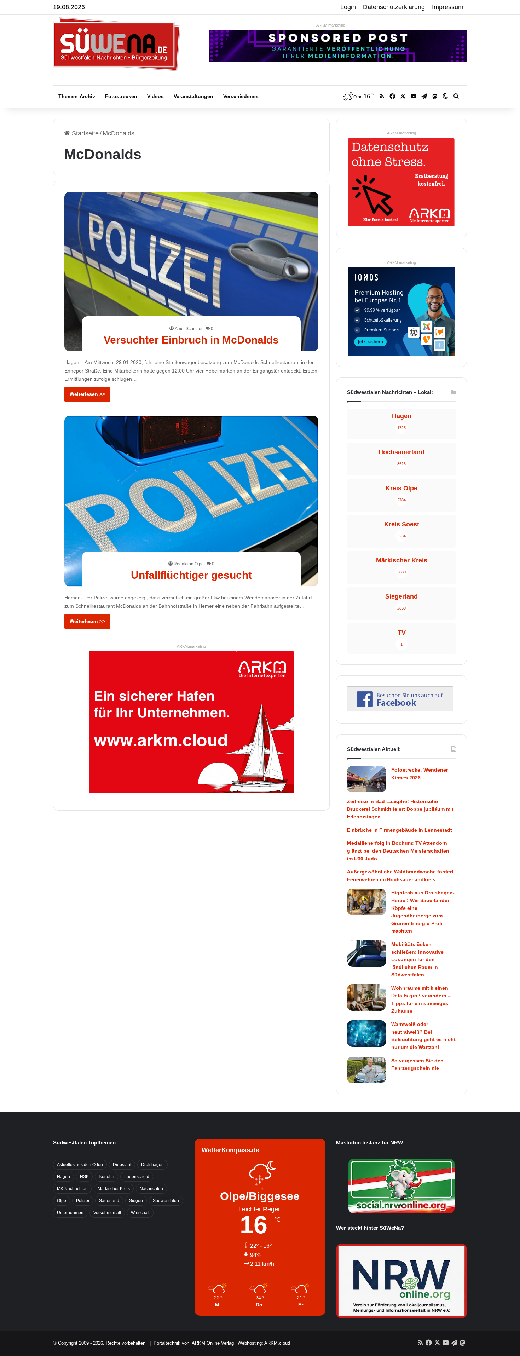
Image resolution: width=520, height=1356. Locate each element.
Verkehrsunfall (107, 1212)
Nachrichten (151, 1188)
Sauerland (109, 1200)
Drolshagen (152, 1164)
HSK (84, 1176)
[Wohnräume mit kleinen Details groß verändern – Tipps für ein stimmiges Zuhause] (366, 997)
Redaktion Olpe (189, 563)
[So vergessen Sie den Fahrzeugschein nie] (366, 1070)
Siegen (136, 1200)
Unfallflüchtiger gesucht (191, 575)
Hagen (63, 1176)
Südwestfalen (166, 1200)
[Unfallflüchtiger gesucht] (191, 501)
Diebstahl (122, 1164)
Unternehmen (70, 1212)
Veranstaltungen (193, 96)
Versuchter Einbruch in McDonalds (191, 340)
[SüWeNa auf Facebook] (400, 708)
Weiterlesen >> (87, 394)
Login (348, 7)
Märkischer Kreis (114, 1188)
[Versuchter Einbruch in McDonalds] (191, 271)
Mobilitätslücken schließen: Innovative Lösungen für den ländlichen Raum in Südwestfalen (417, 959)
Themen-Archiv (76, 96)
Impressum (447, 7)
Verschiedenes (241, 96)
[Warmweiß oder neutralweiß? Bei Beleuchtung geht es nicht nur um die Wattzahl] (366, 1033)
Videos (155, 96)
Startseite (84, 133)
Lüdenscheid (136, 1176)
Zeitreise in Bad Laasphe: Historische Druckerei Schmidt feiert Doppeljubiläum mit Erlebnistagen (400, 808)
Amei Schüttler (189, 328)
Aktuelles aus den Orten (80, 1164)
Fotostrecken (121, 96)
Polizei (82, 1200)
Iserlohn (106, 1176)
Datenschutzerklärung (394, 7)
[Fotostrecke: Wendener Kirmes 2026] (366, 779)
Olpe (61, 1200)
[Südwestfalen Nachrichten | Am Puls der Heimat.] (116, 44)
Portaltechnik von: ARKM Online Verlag (194, 1343)
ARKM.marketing (330, 25)
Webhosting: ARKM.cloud (264, 1343)
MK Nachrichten (72, 1188)
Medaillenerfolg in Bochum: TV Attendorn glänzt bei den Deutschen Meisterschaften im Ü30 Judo (398, 850)
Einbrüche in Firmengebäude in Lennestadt (399, 830)
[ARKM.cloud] (191, 721)
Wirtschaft (140, 1212)
